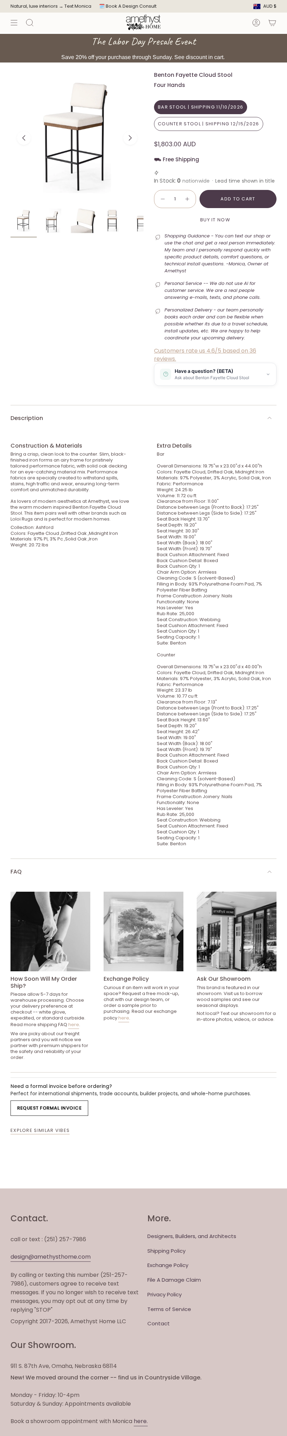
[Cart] (272, 22)
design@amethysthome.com (50, 1257)
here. (141, 1421)
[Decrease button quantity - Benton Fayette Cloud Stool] (162, 199)
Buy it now (215, 219)
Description (26, 418)
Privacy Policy (164, 1294)
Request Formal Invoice (49, 1108)
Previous (24, 138)
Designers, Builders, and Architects (191, 1236)
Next (130, 138)
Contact (158, 1323)
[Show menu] (14, 22)
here (73, 1024)
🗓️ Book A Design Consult (127, 6)
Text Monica (77, 6)
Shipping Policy (166, 1250)
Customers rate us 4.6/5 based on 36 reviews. (205, 354)
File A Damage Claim (174, 1279)
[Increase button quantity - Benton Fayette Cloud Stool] (187, 199)
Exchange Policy (167, 1265)
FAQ (16, 872)
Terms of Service (169, 1309)
